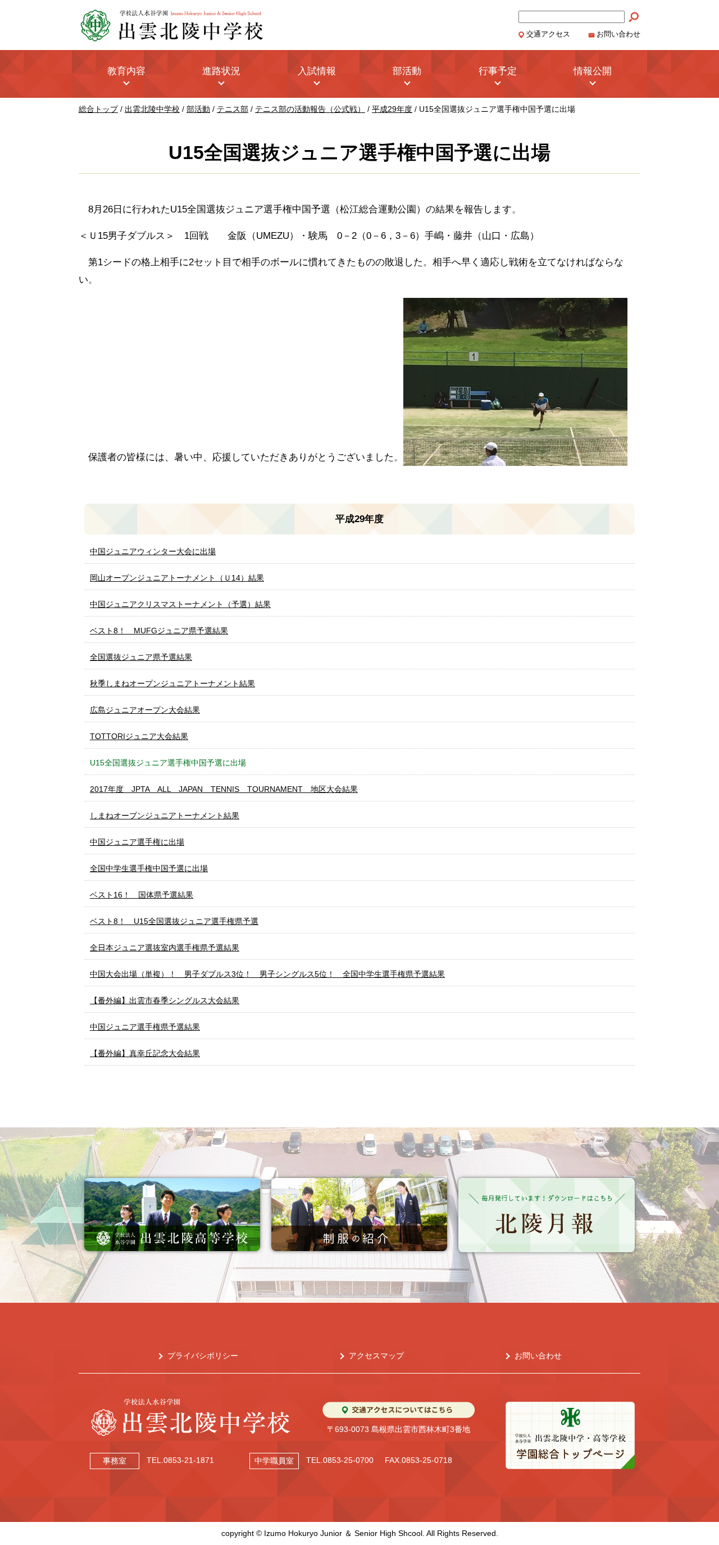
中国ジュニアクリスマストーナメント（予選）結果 (180, 604)
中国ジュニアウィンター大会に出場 (153, 551)
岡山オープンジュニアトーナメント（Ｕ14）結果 (177, 577)
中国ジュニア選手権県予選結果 (145, 1026)
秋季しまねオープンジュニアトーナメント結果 (172, 683)
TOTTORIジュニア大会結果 (139, 736)
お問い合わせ (618, 34)
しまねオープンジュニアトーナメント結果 (164, 815)
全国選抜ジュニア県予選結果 (141, 657)
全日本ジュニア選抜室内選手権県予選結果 (164, 947)
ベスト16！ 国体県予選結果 (141, 894)
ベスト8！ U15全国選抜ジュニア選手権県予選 (174, 921)
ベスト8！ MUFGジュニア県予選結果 (159, 630)
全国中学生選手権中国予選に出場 (149, 868)
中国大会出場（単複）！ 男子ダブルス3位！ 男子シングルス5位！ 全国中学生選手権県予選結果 (267, 973)
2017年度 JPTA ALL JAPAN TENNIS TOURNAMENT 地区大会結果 (224, 789)
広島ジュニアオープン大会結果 (145, 709)
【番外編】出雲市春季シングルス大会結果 (164, 1000)
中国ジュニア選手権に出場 (137, 841)
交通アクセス (548, 34)
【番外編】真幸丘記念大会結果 (145, 1053)
